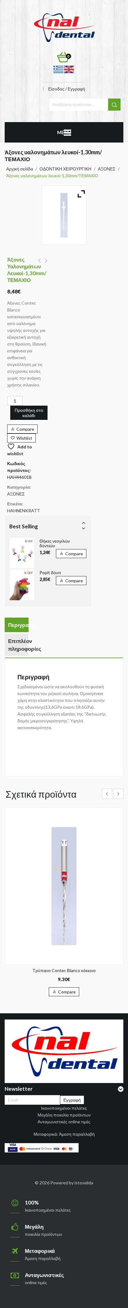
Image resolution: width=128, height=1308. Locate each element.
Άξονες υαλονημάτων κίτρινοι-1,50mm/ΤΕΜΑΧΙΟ (39, 264)
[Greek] (58, 69)
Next (83, 528)
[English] (69, 69)
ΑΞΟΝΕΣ (107, 168)
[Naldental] (64, 27)
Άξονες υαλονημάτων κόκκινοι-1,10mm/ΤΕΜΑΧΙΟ (46, 264)
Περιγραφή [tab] (18, 625)
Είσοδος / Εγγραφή (66, 89)
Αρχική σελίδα (19, 168)
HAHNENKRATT (23, 510)
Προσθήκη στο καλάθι (29, 412)
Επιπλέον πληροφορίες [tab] (18, 645)
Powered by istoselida (71, 1182)
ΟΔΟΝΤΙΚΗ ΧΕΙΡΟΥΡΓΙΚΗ (65, 168)
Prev (83, 522)
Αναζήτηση (114, 105)
